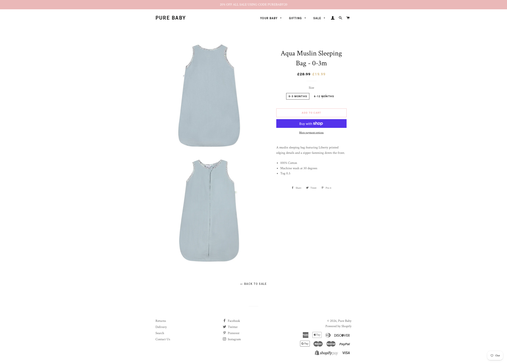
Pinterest (233, 333)
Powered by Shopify (338, 326)
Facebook (233, 321)
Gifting (296, 18)
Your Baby (269, 18)
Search (159, 333)
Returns (160, 321)
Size (311, 88)
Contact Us (162, 339)
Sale (317, 18)
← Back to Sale (253, 283)
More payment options (311, 132)
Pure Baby (170, 18)
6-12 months (324, 96)
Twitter (232, 327)
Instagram (234, 339)
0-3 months (298, 96)
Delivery (161, 327)
